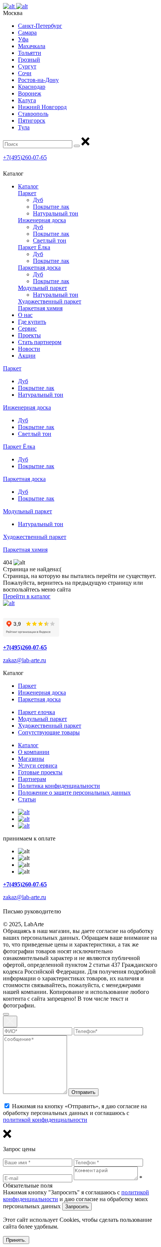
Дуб (38, 200)
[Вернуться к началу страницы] (6, 1014)
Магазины (31, 758)
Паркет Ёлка (34, 247)
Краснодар (31, 86)
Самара (27, 32)
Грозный (29, 59)
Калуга (27, 100)
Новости (29, 349)
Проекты (29, 335)
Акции (27, 355)
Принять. (16, 1240)
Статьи (27, 799)
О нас (25, 315)
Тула (24, 127)
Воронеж (29, 93)
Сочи (24, 73)
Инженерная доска (42, 220)
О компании (33, 752)
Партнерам (32, 779)
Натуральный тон (55, 213)
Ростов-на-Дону (38, 80)
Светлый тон (49, 240)
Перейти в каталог (27, 596)
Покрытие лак (51, 206)
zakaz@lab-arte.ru (24, 660)
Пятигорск (31, 120)
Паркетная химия (40, 308)
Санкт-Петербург (40, 26)
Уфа (23, 39)
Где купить (32, 322)
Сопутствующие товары (49, 732)
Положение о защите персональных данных (74, 792)
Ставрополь (33, 114)
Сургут (27, 66)
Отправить (83, 1092)
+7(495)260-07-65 (25, 157)
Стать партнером (39, 342)
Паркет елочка (36, 712)
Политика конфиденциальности (59, 786)
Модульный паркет (42, 288)
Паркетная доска (39, 267)
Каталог (28, 186)
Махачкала (31, 46)
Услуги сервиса (37, 765)
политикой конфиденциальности (45, 1120)
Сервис (27, 328)
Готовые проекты (40, 772)
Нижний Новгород (42, 107)
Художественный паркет (49, 301)
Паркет (27, 193)
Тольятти (29, 53)
